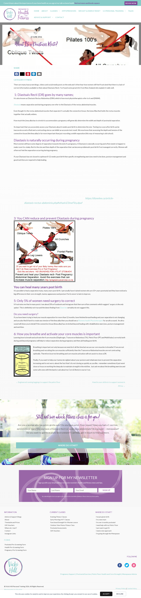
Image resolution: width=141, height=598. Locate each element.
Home (36, 11)
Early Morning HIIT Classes (60, 520)
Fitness (28, 80)
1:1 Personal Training (113, 11)
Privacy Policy (121, 588)
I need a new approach (103, 531)
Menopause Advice (129, 574)
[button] (130, 3)
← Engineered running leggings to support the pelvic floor (38, 382)
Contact (59, 17)
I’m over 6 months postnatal (105, 522)
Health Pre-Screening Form (14, 547)
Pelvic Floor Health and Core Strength (106, 574)
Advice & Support (42, 17)
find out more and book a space (87, 3)
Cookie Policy (132, 588)
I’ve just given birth (102, 517)
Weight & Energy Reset (89, 11)
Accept (106, 594)
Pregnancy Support (67, 574)
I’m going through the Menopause (108, 533)
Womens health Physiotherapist (90, 320)
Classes (54, 11)
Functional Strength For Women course (64, 522)
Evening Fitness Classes (58, 517)
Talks (130, 11)
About (44, 11)
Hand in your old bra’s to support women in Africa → (108, 383)
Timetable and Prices (12, 522)
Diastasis (17, 105)
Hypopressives (69, 11)
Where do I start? (11, 528)
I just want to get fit (103, 528)
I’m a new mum (101, 520)
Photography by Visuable (13, 589)
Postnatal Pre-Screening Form (15, 544)
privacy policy (95, 496)
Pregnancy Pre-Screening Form (16, 550)
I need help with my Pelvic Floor (107, 525)
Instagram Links (10, 533)
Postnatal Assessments (58, 528)
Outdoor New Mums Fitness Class (62, 525)
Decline (119, 594)
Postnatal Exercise (83, 574)
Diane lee (63, 308)
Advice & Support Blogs (13, 517)
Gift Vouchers (9, 525)
